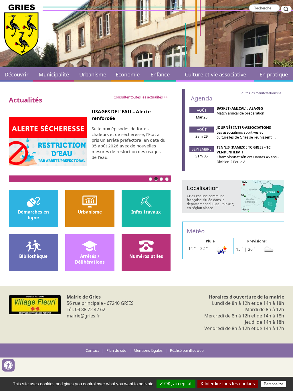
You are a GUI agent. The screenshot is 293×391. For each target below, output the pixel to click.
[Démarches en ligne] (33, 202)
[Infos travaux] (146, 202)
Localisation (203, 188)
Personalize (273, 384)
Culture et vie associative (215, 74)
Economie (128, 74)
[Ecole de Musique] (90, 246)
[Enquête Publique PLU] (90, 202)
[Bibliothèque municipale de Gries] (33, 246)
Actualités (25, 99)
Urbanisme (92, 74)
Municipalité (54, 74)
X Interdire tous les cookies (227, 383)
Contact (92, 350)
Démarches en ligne (33, 214)
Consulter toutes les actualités (138, 97)
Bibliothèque (33, 256)
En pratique (274, 74)
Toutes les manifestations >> (261, 93)
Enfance (160, 74)
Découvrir (17, 74)
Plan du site (116, 350)
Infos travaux (146, 212)
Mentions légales (148, 350)
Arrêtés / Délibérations (90, 259)
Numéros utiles (146, 256)
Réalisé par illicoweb (187, 350)
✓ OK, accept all (176, 383)
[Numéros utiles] (146, 246)
